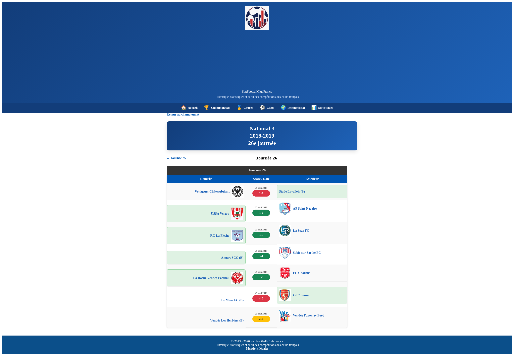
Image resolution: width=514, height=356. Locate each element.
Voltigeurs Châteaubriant (212, 191)
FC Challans (301, 273)
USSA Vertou (220, 213)
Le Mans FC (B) (232, 300)
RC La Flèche (219, 235)
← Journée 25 (176, 158)
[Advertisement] (257, 60)
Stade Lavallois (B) (292, 191)
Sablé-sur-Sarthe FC (307, 252)
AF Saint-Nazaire (305, 208)
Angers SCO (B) (232, 257)
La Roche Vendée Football (211, 278)
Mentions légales (257, 348)
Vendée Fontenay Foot (308, 315)
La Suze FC (301, 230)
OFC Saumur (302, 295)
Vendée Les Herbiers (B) (227, 320)
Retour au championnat (183, 114)
